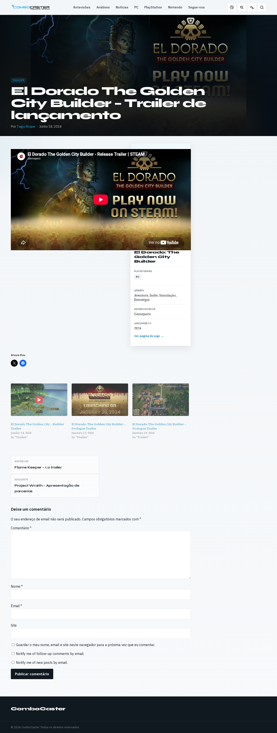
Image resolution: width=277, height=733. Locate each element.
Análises (103, 7)
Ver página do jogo (149, 336)
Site (14, 625)
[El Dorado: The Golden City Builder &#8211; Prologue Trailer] (100, 399)
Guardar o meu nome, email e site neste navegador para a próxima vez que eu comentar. (85, 645)
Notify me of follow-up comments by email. (50, 653)
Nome (17, 586)
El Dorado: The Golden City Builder (156, 257)
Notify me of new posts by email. (42, 662)
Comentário (21, 528)
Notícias (122, 7)
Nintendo (175, 7)
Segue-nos (196, 7)
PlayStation (153, 7)
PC (136, 7)
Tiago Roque (26, 126)
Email (16, 606)
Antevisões (81, 7)
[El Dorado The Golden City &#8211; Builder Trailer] (39, 399)
